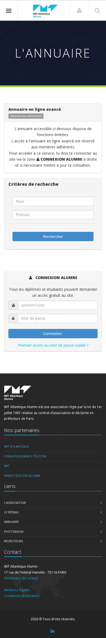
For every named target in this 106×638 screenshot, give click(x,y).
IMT (7, 466)
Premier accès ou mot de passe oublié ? (53, 345)
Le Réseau (11, 512)
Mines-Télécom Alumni (22, 476)
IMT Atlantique (16, 446)
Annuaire (11, 522)
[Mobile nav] (9, 11)
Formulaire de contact (21, 578)
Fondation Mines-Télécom (25, 456)
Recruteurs (13, 541)
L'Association (15, 503)
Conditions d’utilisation (21, 596)
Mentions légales (17, 590)
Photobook (14, 531)
